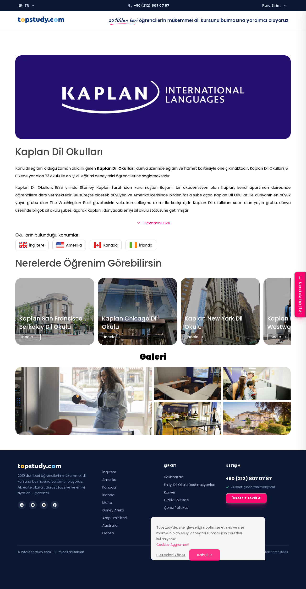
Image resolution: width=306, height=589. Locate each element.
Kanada (109, 487)
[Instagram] (44, 505)
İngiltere (109, 472)
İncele (27, 337)
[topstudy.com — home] (41, 19)
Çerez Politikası (176, 507)
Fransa (108, 533)
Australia (110, 525)
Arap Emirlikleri (114, 517)
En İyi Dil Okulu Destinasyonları (189, 484)
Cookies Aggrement (173, 544)
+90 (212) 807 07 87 (249, 478)
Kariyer (169, 492)
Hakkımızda (173, 477)
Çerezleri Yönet (171, 555)
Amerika (109, 479)
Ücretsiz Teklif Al (246, 498)
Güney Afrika (113, 510)
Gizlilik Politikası (176, 500)
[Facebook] (55, 505)
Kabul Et (204, 555)
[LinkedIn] (22, 505)
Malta (107, 502)
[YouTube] (33, 505)
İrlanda (108, 495)
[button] (27, 6)
